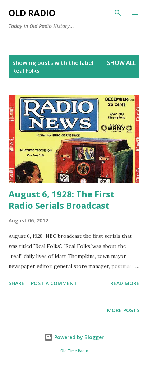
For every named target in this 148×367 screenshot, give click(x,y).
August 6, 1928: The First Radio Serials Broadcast (61, 199)
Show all (121, 63)
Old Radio (32, 13)
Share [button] (16, 283)
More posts (123, 310)
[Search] (118, 13)
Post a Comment (54, 283)
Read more (124, 283)
